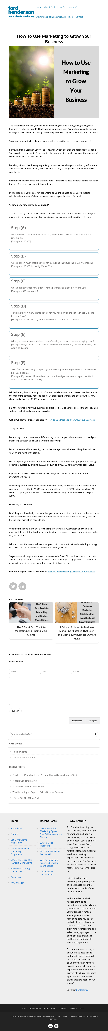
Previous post (77, 721)
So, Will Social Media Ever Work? (28, 786)
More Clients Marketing (24, 757)
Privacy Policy (17, 882)
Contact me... (82, 989)
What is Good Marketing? (25, 780)
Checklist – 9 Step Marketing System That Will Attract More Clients (45, 775)
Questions (16, 877)
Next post (93, 721)
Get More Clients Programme (19, 841)
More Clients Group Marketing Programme (20, 851)
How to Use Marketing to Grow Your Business (54, 38)
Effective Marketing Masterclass (51, 17)
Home (38, 7)
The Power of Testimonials (26, 797)
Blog (70, 17)
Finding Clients (20, 751)
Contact (79, 17)
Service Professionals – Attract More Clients (21, 861)
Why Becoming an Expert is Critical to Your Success (38, 792)
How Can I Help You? (67, 7)
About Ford (49, 7)
